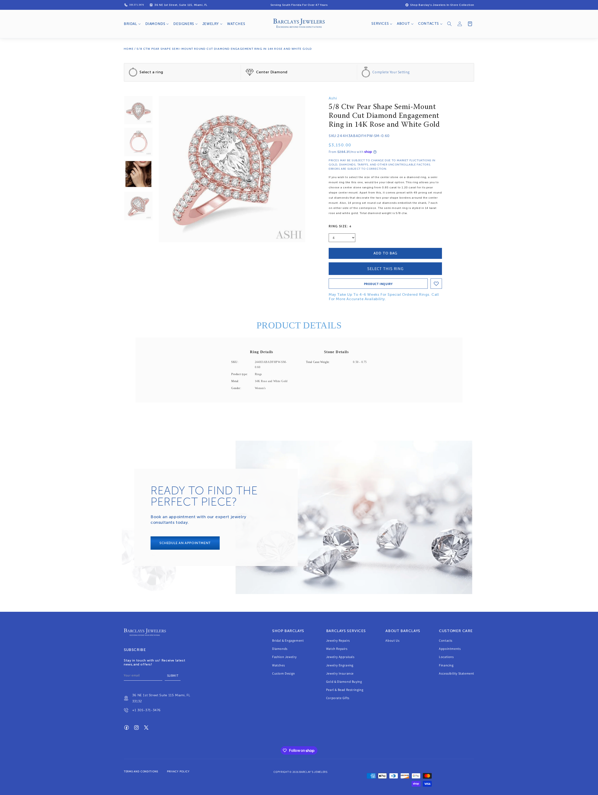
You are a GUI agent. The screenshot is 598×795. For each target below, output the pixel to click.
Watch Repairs (337, 649)
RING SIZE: (340, 226)
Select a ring (151, 72)
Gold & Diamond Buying (344, 681)
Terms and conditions (141, 771)
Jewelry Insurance (340, 673)
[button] (131, 24)
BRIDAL (130, 24)
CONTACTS (428, 23)
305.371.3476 (136, 5)
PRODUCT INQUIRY (378, 284)
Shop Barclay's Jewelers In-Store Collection (442, 5)
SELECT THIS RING (385, 268)
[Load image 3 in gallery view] (138, 174)
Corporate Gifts (337, 698)
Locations (446, 657)
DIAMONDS (155, 24)
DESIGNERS (183, 24)
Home (129, 48)
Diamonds (280, 649)
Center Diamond (272, 72)
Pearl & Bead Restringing (344, 690)
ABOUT (403, 23)
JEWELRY (210, 24)
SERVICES (380, 23)
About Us (392, 640)
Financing (446, 665)
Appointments (450, 649)
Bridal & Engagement (288, 640)
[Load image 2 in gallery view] (138, 142)
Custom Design (283, 673)
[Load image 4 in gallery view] (138, 206)
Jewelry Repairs (338, 640)
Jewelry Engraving (339, 665)
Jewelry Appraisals (340, 657)
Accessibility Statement (456, 673)
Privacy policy (178, 771)
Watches (278, 665)
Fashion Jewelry (284, 657)
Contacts (445, 640)
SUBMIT (172, 675)
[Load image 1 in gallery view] (138, 110)
